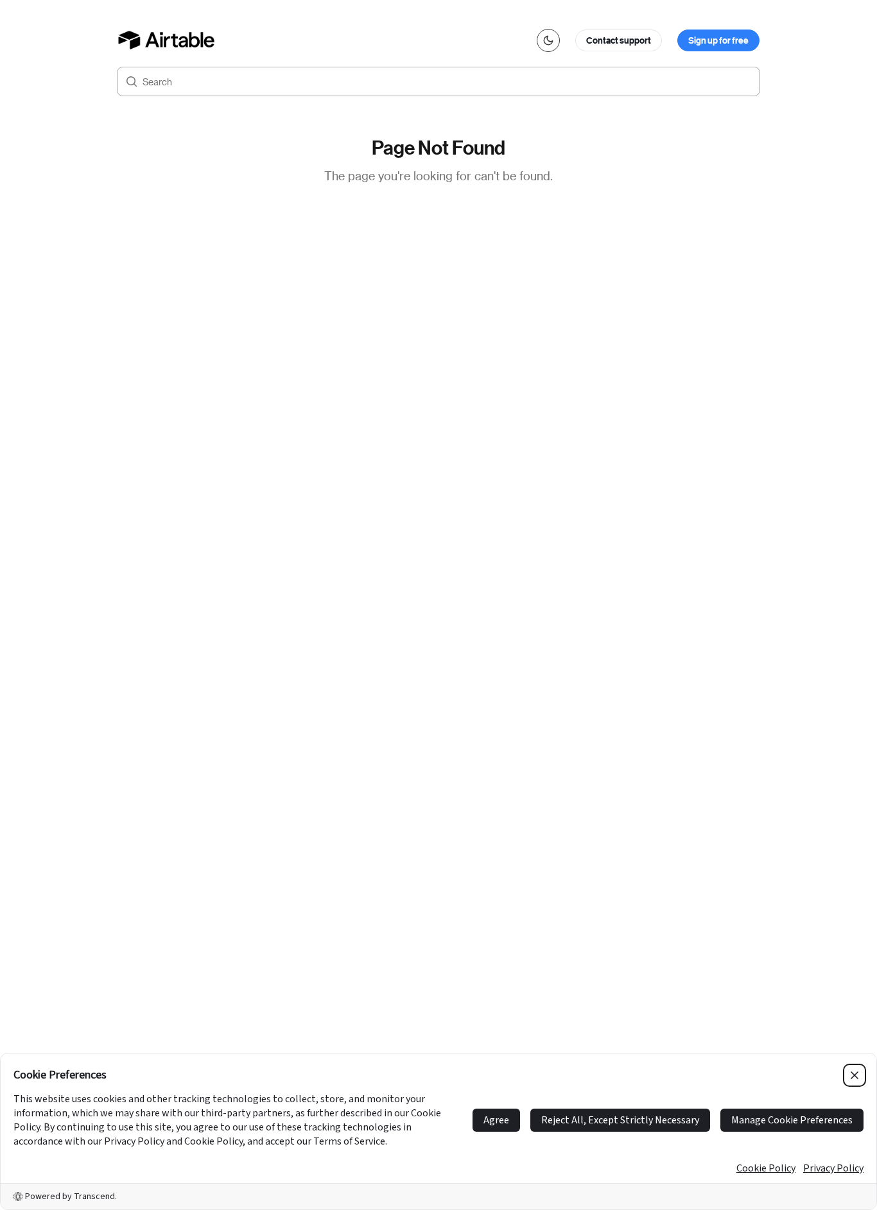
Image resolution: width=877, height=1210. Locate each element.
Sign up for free (718, 40)
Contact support (618, 40)
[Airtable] (166, 40)
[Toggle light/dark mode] (548, 40)
